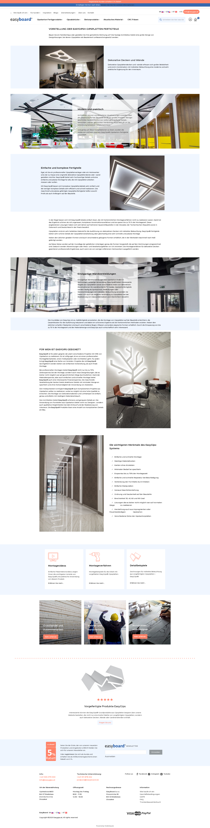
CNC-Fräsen (133, 20)
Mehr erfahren (140, 636)
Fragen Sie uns (105, 723)
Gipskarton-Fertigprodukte (49, 20)
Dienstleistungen (68, 13)
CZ (166, 12)
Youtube (166, 774)
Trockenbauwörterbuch (150, 802)
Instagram (155, 774)
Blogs (55, 13)
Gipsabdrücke (73, 20)
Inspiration (47, 13)
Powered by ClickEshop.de (105, 826)
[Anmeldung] (190, 19)
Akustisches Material (113, 20)
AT (173, 12)
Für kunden (35, 13)
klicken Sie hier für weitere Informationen (117, 5)
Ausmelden (110, 756)
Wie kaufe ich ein (20, 13)
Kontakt (91, 13)
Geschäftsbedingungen (150, 794)
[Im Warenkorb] (195, 19)
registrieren (69, 754)
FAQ (142, 799)
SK (160, 12)
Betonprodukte (91, 20)
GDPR (142, 797)
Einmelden (155, 752)
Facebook (142, 774)
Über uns (82, 13)
